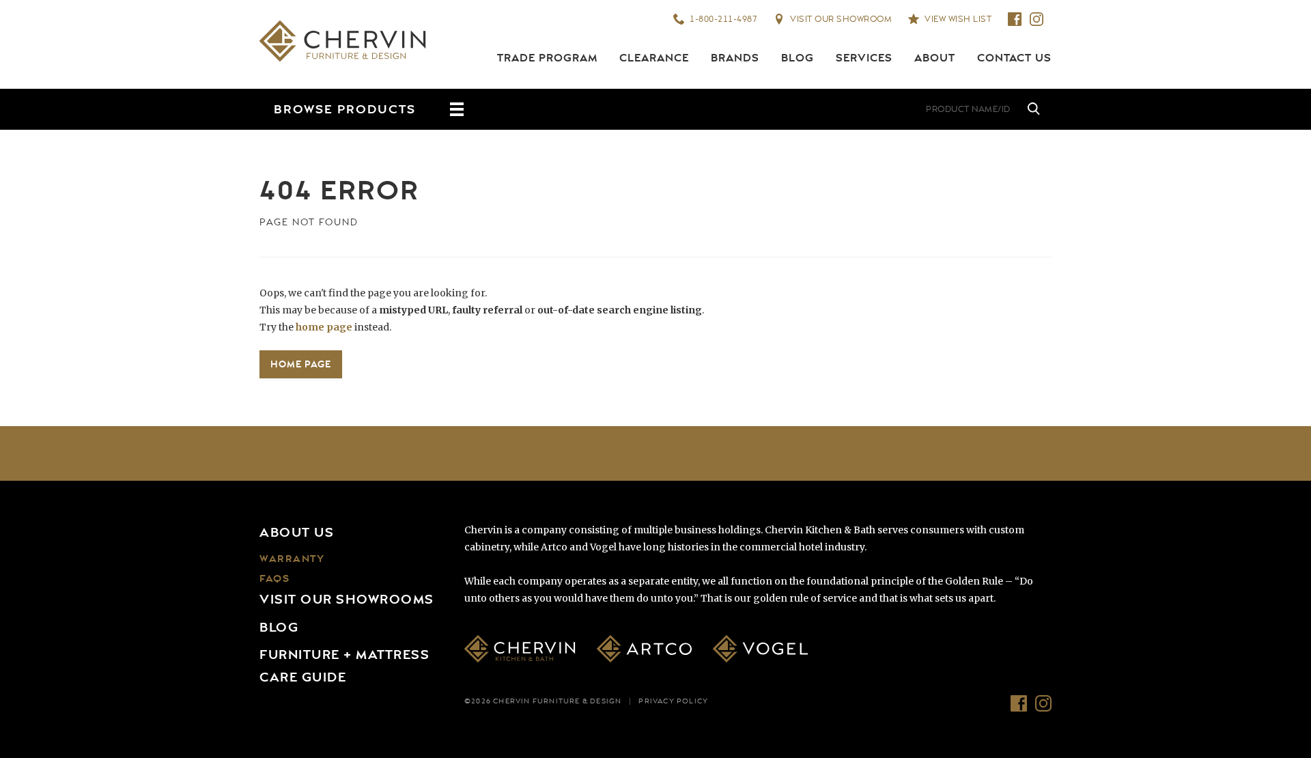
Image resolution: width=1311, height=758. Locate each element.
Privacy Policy (673, 701)
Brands (735, 58)
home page (324, 327)
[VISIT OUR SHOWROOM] (812, 109)
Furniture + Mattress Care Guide (344, 665)
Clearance (654, 58)
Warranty (291, 559)
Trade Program (547, 58)
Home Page (300, 364)
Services (864, 58)
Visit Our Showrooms (346, 599)
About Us (296, 532)
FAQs (274, 579)
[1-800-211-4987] (771, 109)
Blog (797, 58)
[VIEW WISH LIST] (853, 109)
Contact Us (1014, 58)
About (934, 58)
